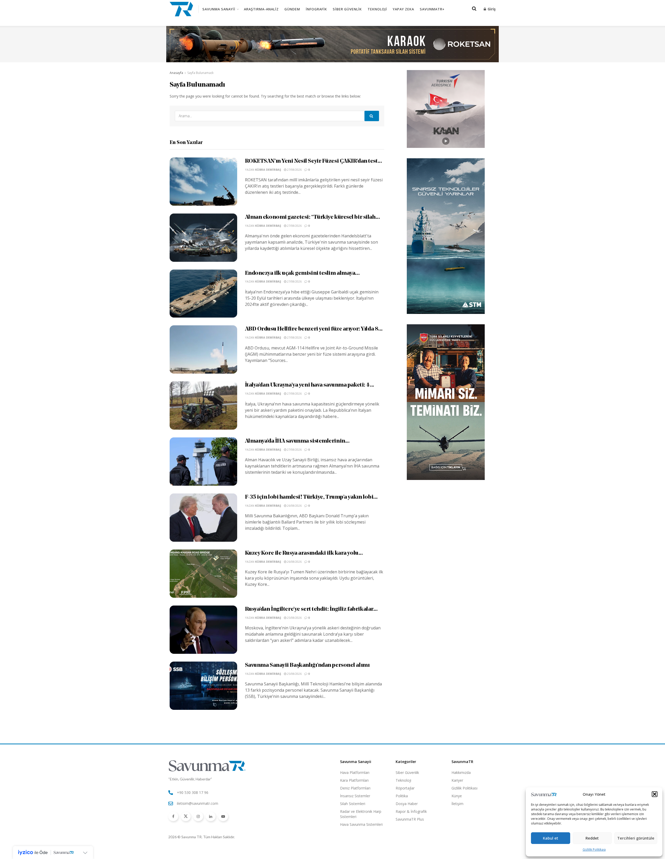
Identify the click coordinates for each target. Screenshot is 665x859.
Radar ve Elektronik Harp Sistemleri (360, 814)
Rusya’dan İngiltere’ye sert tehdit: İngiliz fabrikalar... (311, 609)
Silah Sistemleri (352, 803)
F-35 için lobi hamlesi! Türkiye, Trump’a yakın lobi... (311, 497)
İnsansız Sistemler (355, 795)
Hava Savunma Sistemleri (361, 824)
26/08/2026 (294, 505)
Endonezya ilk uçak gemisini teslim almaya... (302, 273)
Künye (456, 795)
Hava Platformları (354, 772)
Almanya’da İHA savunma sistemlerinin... (297, 441)
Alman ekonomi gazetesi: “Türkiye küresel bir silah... (312, 217)
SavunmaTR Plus (410, 819)
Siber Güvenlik (347, 9)
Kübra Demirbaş (268, 169)
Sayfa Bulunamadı (200, 73)
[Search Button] (371, 116)
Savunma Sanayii (218, 9)
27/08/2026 (294, 169)
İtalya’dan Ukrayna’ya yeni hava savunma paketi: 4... (309, 385)
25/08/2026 (294, 618)
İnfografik (316, 9)
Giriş (491, 8)
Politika (402, 795)
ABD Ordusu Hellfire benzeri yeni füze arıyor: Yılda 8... (314, 329)
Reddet (592, 838)
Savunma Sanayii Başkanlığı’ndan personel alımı (307, 665)
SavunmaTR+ (432, 9)
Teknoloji (377, 9)
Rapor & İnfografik (411, 811)
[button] (654, 794)
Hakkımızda (461, 772)
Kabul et (550, 838)
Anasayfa (176, 73)
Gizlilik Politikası (594, 849)
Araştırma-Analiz (261, 9)
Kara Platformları (354, 780)
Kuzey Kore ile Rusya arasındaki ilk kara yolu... (304, 553)
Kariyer (457, 780)
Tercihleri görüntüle (635, 838)
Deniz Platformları (355, 788)
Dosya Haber (407, 803)
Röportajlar (405, 788)
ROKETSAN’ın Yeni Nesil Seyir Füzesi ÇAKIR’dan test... (313, 161)
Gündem (292, 9)
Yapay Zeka (403, 9)
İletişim (457, 803)
